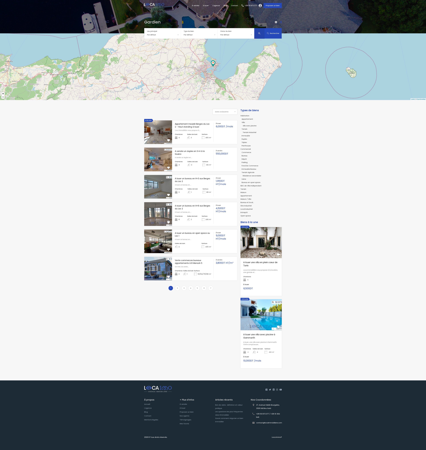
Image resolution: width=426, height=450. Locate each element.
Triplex (244, 142)
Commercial (246, 149)
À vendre (195, 5)
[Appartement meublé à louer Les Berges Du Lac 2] (213, 63)
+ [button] (3, 93)
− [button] (3, 97)
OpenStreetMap (421, 99)
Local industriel (247, 209)
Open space (246, 216)
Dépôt (244, 159)
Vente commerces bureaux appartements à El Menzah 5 (188, 262)
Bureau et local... (247, 202)
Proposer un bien (273, 5)
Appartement (247, 119)
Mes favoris (184, 423)
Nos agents (184, 416)
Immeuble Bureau (249, 169)
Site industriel (246, 206)
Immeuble (246, 136)
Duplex (244, 139)
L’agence (216, 5)
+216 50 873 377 (251, 6)
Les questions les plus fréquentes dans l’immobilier (229, 413)
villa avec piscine (249, 126)
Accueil (147, 404)
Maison (243, 192)
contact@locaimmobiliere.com (269, 423)
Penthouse (246, 146)
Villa (243, 122)
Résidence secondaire (252, 176)
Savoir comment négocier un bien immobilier (229, 420)
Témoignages (185, 420)
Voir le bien (158, 139)
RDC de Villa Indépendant (251, 186)
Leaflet (413, 99)
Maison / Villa (246, 199)
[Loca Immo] (154, 7)
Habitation (245, 116)
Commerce (246, 152)
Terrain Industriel (249, 132)
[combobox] (162, 34)
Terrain (244, 129)
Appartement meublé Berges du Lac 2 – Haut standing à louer (192, 125)
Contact (234, 5)
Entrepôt (244, 212)
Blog (225, 5)
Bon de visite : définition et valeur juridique (229, 406)
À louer (206, 5)
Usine (244, 179)
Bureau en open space (251, 182)
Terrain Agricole (248, 172)
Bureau (244, 156)
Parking (245, 162)
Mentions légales (151, 420)
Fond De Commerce (250, 166)
